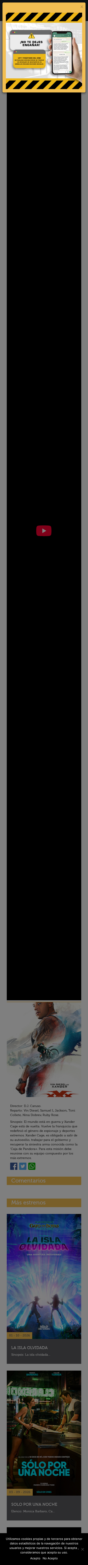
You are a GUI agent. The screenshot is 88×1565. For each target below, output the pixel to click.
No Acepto (50, 1558)
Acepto (35, 1558)
